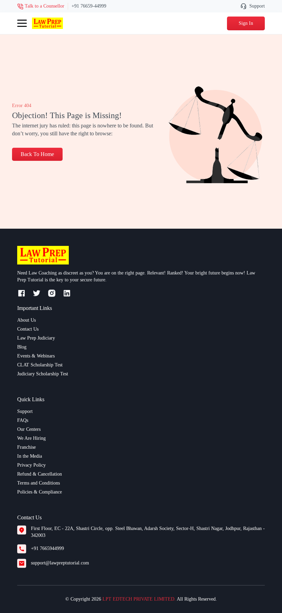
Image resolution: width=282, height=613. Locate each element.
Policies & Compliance (39, 492)
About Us (26, 320)
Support (257, 6)
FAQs (22, 420)
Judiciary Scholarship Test (42, 373)
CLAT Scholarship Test (40, 364)
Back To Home (37, 154)
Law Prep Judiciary (36, 338)
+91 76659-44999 (89, 6)
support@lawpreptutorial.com (60, 562)
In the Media (29, 456)
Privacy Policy (31, 465)
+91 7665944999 (47, 548)
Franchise (26, 447)
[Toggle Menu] (22, 23)
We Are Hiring (31, 438)
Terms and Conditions (38, 483)
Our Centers (29, 429)
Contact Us (28, 329)
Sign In (246, 23)
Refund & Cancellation (39, 474)
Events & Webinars (36, 356)
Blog (21, 347)
